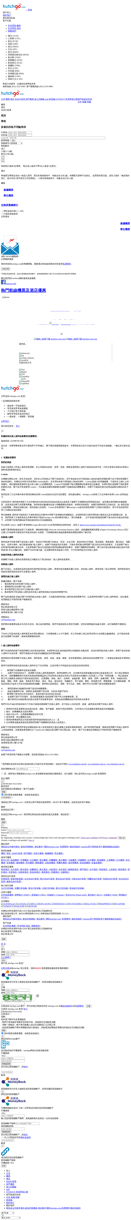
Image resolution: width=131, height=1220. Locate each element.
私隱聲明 (67, 264)
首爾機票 (53, 860)
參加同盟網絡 (27, 847)
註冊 (88, 1006)
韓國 (89, 102)
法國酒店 (65, 872)
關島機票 (39, 863)
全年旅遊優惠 (7, 895)
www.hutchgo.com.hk (77, 764)
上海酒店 (113, 869)
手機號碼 (5, 1053)
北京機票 (120, 860)
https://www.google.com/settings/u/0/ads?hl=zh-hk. (100, 525)
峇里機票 (11, 863)
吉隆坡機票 (50, 863)
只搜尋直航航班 (11, 214)
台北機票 (34, 860)
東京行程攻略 (62, 888)
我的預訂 (10, 1203)
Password (5, 833)
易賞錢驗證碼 (7, 1126)
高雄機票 (101, 860)
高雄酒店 (103, 869)
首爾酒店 (34, 869)
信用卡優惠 (38, 853)
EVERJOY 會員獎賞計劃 (67, 99)
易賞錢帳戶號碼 (8, 1123)
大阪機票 (72, 860)
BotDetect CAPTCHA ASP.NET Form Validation (18, 1001)
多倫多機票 (96, 863)
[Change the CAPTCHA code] (37, 995)
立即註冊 (5, 968)
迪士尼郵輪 (39, 99)
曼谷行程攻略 (34, 888)
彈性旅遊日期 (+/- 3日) (14, 211)
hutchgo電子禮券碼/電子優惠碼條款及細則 (100, 847)
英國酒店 (55, 872)
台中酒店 (93, 869)
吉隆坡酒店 (23, 872)
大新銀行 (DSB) (110, 895)
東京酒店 (43, 869)
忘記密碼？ (6, 957)
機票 (8, 99)
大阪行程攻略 (48, 888)
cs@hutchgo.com (8, 620)
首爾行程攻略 (21, 888)
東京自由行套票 (47, 879)
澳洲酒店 (45, 872)
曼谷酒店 (24, 869)
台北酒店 (15, 869)
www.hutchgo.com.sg (96, 764)
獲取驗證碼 (6, 1064)
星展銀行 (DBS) (39, 895)
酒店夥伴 (39, 847)
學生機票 (58, 853)
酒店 (12, 99)
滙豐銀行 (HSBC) (23, 895)
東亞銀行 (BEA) (95, 895)
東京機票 (63, 860)
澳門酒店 (84, 869)
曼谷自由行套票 (63, 879)
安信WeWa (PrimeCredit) (76, 895)
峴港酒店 (122, 869)
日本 (80, 102)
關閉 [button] (8, 778)
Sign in (31, 840)
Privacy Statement (109, 838)
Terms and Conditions (89, 838)
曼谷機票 (43, 860)
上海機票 (111, 860)
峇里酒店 (13, 872)
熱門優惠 (30, 99)
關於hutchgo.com (51, 847)
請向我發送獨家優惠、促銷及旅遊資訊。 (22, 795)
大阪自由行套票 (79, 879)
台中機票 (91, 860)
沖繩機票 (82, 860)
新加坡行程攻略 (76, 888)
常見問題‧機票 (14, 26)
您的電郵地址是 (8, 769)
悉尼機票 (30, 863)
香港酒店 (5, 869)
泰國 (84, 102)
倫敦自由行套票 (14, 881)
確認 (3, 792)
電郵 (3, 952)
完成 (3, 1166)
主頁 (3, 99)
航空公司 (5, 860)
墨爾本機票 (62, 863)
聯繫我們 (12, 31)
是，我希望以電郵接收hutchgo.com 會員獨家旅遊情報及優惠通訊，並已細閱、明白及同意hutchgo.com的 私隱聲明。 (56, 774)
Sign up (122, 838)
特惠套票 (5, 879)
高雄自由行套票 (110, 879)
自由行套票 (20, 99)
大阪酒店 (53, 869)
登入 (18, 426)
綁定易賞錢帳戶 (8, 1140)
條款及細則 (25, 1137)
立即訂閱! (5, 269)
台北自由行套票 (31, 879)
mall (47, 99)
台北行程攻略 (7, 888)
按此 (26, 1067)
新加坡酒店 (35, 872)
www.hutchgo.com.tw (115, 764)
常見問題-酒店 (14, 28)
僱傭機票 (49, 853)
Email (3, 830)
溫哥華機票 (73, 863)
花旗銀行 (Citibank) (55, 895)
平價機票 (24, 860)
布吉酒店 (63, 869)
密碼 (3, 955)
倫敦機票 (20, 863)
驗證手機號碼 (7, 1072)
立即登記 (5, 421)
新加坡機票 (85, 863)
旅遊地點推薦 (17, 879)
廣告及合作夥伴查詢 (10, 847)
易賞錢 (52, 99)
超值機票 (15, 860)
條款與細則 (75, 847)
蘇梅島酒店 (73, 869)
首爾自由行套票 (94, 879)
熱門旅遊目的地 (85, 99)
